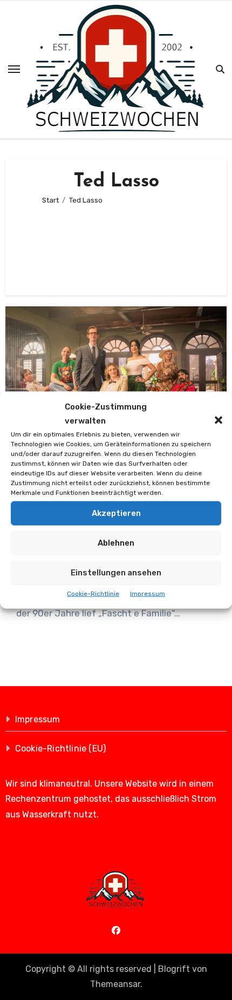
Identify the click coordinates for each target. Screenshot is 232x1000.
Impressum (147, 593)
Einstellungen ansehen (116, 573)
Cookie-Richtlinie (93, 593)
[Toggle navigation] (14, 69)
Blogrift (174, 969)
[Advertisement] (116, 245)
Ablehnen (116, 543)
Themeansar (115, 984)
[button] (213, 414)
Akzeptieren (116, 513)
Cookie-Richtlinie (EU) (60, 748)
